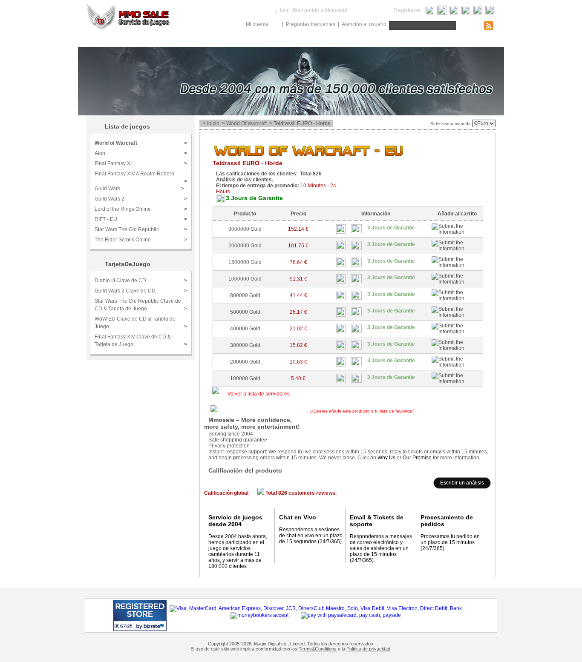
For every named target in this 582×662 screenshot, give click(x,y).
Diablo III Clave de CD (141, 281)
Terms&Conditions (318, 648)
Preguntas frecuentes (310, 24)
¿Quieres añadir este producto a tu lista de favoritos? (391, 411)
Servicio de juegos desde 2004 (235, 520)
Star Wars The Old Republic (141, 229)
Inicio (213, 123)
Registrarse (407, 10)
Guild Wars (139, 189)
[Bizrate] (144, 626)
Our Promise (417, 458)
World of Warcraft (246, 123)
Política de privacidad (368, 648)
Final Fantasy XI (141, 163)
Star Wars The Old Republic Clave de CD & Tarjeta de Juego (141, 305)
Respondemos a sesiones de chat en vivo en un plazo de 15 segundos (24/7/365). (311, 536)
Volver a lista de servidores (259, 394)
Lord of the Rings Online (141, 209)
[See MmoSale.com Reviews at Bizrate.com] (140, 615)
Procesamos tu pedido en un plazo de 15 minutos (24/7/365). (450, 542)
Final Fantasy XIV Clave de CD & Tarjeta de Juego (141, 340)
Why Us (386, 458)
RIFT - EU (141, 219)
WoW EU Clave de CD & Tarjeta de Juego (141, 323)
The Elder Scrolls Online (141, 240)
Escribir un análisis (462, 483)
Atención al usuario (364, 24)
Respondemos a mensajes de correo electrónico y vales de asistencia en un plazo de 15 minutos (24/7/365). (381, 548)
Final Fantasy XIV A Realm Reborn (141, 176)
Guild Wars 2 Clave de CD (141, 291)
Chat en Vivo (297, 517)
